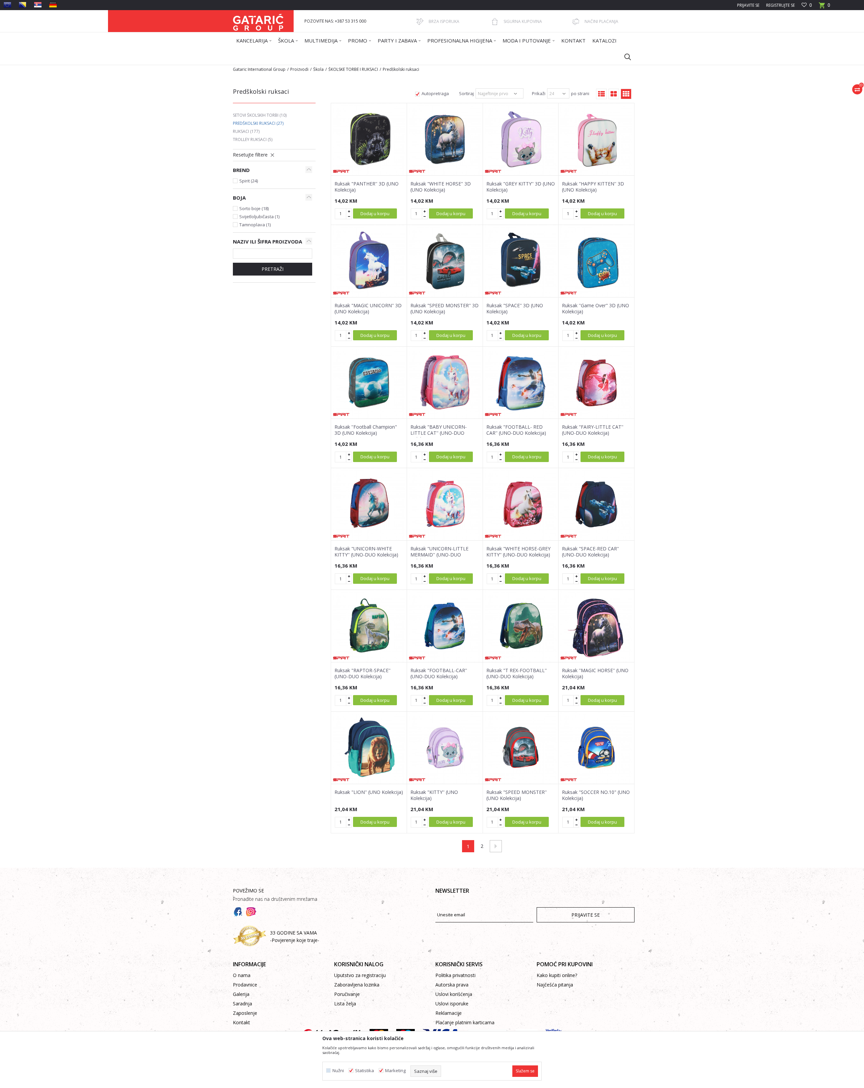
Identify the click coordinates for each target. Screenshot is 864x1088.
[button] (624, 57)
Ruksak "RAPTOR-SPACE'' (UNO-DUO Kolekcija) (362, 673)
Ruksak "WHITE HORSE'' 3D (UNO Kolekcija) (440, 187)
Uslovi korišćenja (453, 994)
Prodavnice (245, 984)
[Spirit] (341, 171)
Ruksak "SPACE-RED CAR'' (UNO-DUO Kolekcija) (590, 552)
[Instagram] (251, 912)
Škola (318, 69)
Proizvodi (299, 69)
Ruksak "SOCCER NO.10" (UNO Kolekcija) (596, 795)
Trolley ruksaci (252, 139)
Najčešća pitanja (555, 984)
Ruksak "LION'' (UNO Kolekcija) (368, 792)
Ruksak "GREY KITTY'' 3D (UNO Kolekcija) (520, 187)
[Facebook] (238, 912)
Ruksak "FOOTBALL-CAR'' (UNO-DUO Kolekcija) (438, 673)
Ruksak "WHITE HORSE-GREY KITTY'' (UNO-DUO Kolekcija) (518, 552)
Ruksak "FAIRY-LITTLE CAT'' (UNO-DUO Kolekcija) (592, 430)
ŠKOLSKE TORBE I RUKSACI (353, 69)
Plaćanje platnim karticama (464, 1022)
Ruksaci (246, 131)
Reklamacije (448, 1013)
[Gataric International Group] (258, 21)
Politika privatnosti (455, 975)
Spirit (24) (248, 181)
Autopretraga (435, 93)
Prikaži (538, 93)
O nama (241, 975)
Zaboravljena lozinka (356, 984)
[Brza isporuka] (420, 22)
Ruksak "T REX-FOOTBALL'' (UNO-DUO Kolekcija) (516, 673)
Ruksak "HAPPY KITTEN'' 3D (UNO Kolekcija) (593, 187)
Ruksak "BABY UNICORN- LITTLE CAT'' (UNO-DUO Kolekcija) (438, 433)
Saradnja (242, 1003)
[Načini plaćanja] (576, 22)
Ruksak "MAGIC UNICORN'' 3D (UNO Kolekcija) (368, 309)
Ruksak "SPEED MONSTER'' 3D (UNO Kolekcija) (444, 309)
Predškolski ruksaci (258, 123)
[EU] (7, 5)
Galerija (241, 994)
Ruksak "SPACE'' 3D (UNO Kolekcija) (514, 309)
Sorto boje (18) (254, 208)
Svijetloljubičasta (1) (259, 216)
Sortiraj (466, 93)
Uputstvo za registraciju (360, 975)
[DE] (53, 5)
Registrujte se (780, 5)
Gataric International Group (259, 69)
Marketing (395, 1070)
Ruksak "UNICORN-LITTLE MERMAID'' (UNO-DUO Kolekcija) (439, 555)
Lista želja (345, 1003)
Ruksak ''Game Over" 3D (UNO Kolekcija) (595, 309)
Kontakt (241, 1022)
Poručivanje (347, 994)
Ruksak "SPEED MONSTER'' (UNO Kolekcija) (516, 795)
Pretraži (273, 269)
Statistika (364, 1070)
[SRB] (38, 5)
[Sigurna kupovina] (495, 22)
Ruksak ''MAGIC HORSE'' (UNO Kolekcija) (595, 673)
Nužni (338, 1070)
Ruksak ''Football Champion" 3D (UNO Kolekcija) (365, 430)
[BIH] (23, 5)
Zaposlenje (245, 1013)
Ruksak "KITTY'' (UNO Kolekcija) (434, 795)
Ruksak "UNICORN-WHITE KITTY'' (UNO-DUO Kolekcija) (366, 552)
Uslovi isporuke (451, 1003)
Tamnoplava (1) (255, 225)
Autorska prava (451, 984)
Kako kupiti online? (557, 975)
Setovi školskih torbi (260, 115)
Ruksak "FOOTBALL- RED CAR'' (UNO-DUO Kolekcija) (516, 430)
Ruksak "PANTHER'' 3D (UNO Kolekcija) (366, 187)
